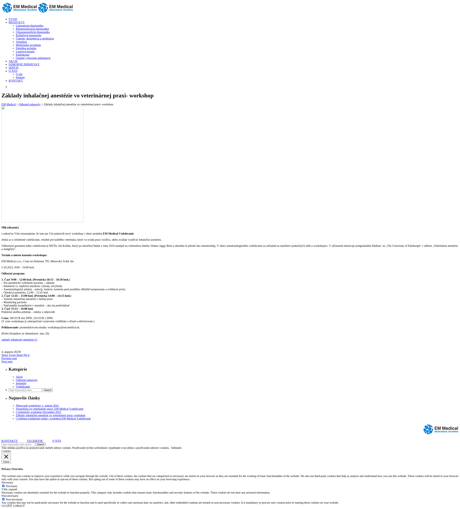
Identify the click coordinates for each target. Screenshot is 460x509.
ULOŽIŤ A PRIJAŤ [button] (13, 505)
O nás (19, 74)
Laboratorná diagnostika (29, 25)
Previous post (9, 358)
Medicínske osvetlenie (28, 45)
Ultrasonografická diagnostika (33, 32)
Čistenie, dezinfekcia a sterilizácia (35, 38)
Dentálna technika (26, 48)
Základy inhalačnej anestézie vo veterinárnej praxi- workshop (50, 415)
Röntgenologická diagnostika (32, 28)
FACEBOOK (35, 440)
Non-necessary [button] (9, 495)
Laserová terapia (25, 51)
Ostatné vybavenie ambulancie (33, 57)
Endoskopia (22, 54)
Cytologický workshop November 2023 (38, 412)
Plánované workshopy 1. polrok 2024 (37, 405)
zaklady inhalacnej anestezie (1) (19, 339)
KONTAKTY (9, 440)
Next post (6, 361)
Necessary (11, 486)
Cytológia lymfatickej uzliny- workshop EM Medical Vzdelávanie (53, 418)
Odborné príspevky (27, 380)
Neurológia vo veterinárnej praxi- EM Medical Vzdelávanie (49, 408)
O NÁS (56, 440)
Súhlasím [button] (176, 447)
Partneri (20, 77)
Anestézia (21, 41)
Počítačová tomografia (28, 35)
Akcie (19, 376)
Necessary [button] (7, 482)
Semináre (21, 383)
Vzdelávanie (23, 386)
